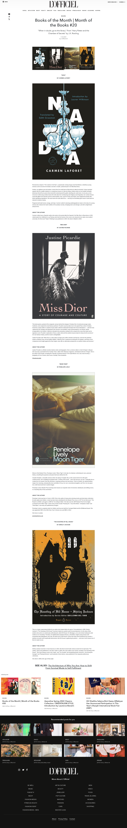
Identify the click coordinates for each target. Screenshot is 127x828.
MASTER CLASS (60, 810)
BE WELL (25, 10)
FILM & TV (43, 10)
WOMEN (90, 799)
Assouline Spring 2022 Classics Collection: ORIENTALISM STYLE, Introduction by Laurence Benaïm (59, 703)
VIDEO (90, 789)
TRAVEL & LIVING (61, 10)
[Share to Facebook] (9, 17)
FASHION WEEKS (30, 799)
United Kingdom (112, 2)
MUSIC (30, 789)
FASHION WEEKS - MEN (31, 810)
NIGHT (30, 796)
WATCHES (69, 10)
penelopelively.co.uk (37, 516)
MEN (90, 785)
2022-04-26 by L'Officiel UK (50, 708)
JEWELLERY (49, 10)
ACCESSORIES (91, 10)
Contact (72, 819)
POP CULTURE (60, 796)
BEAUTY (38, 10)
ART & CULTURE (31, 10)
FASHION (84, 10)
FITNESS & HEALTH (76, 10)
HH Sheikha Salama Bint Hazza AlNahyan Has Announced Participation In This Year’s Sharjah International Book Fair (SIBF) (104, 704)
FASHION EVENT (30, 806)
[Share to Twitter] (9, 19)
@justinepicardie (36, 358)
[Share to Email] (9, 14)
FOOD (54, 10)
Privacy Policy (62, 819)
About (54, 819)
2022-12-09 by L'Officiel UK (8, 706)
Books (63, 16)
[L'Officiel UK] (63, 4)
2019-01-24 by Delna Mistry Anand (42, 762)
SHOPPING (97, 10)
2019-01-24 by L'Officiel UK (8, 741)
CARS (60, 806)
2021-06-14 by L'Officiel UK (92, 710)
